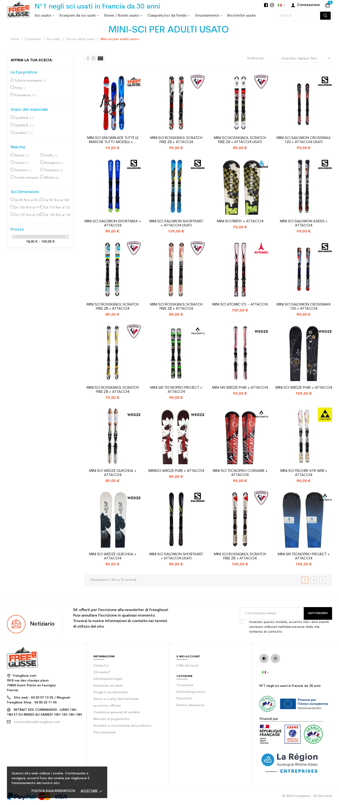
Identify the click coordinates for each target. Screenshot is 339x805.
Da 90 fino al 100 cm (58, 200)
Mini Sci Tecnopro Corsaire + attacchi (240, 473)
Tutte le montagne (30, 80)
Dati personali (104, 732)
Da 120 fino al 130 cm (28, 215)
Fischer (22, 163)
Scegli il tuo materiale (110, 692)
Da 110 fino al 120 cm (58, 207)
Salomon (23, 170)
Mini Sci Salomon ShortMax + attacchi (112, 223)
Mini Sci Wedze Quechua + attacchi (112, 473)
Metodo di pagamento (111, 719)
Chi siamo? (101, 672)
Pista (20, 88)
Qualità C (24, 133)
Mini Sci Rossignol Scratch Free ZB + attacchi (176, 140)
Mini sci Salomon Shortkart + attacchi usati (176, 223)
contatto (101, 665)
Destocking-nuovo (191, 692)
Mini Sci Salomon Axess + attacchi (303, 223)
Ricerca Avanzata (190, 705)
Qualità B (24, 125)
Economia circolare (108, 685)
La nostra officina (107, 706)
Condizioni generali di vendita (116, 712)
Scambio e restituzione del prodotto (122, 726)
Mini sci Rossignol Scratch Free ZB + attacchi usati (240, 140)
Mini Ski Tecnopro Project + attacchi (176, 390)
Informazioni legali (107, 679)
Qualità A (24, 118)
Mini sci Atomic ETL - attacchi (240, 304)
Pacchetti (184, 698)
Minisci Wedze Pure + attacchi (176, 471)
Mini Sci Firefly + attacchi (240, 221)
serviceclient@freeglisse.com (37, 722)
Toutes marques (28, 177)
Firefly (50, 155)
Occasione (184, 685)
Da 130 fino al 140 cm (58, 215)
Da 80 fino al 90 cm (28, 200)
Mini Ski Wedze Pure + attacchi (240, 388)
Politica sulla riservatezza (53, 791)
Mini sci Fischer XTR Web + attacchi (303, 473)
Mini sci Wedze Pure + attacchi (303, 388)
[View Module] (100, 58)
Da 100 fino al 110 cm (28, 207)
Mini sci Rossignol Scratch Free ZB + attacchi (112, 390)
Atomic (22, 155)
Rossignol (53, 163)
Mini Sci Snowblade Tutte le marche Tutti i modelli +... (112, 140)
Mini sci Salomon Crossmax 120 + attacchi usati (304, 140)
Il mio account (187, 665)
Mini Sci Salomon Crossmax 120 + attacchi (304, 307)
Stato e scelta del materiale (116, 699)
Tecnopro (53, 170)
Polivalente (25, 95)
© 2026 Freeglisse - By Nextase (307, 796)
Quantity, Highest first (306, 58)
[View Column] (93, 58)
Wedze (51, 177)
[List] (88, 58)
